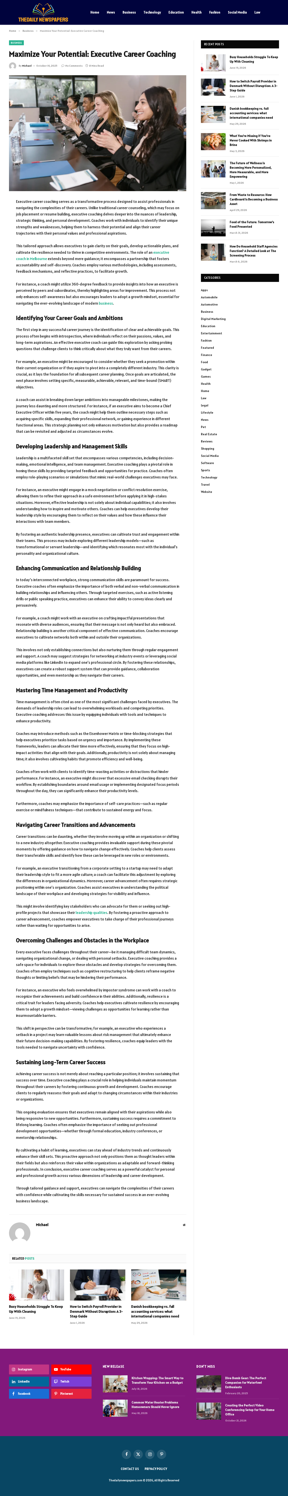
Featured (207, 348)
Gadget (206, 369)
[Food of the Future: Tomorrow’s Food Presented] (213, 227)
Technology (152, 12)
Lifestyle (207, 412)
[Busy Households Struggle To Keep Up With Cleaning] (36, 1285)
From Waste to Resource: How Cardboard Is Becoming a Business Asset (254, 199)
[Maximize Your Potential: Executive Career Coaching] (97, 133)
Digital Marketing (213, 319)
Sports (205, 470)
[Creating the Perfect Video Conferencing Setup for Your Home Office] (208, 1411)
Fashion (214, 12)
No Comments (74, 65)
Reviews (206, 441)
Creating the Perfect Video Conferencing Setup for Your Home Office (249, 1409)
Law (257, 12)
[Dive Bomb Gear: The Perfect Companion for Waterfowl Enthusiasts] (208, 1383)
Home (94, 12)
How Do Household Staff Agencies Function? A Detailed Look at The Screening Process (253, 250)
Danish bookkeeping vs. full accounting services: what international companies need (155, 1311)
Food (204, 362)
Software (207, 463)
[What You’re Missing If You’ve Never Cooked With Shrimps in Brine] (213, 141)
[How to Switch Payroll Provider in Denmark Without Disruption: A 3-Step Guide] (97, 1285)
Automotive (209, 304)
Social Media (237, 12)
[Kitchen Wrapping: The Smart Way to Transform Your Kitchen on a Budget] (115, 1383)
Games (206, 376)
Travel (205, 485)
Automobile (209, 297)
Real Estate (209, 434)
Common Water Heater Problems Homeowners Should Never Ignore (155, 1404)
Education (176, 12)
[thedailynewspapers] (44, 12)
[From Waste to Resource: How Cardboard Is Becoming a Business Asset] (213, 200)
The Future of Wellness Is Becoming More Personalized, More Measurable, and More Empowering (251, 170)
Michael (27, 65)
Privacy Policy (156, 1469)
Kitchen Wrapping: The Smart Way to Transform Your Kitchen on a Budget (157, 1380)
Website (206, 492)
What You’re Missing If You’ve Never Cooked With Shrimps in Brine (251, 140)
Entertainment (211, 333)
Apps (204, 290)
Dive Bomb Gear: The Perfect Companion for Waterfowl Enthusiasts (245, 1382)
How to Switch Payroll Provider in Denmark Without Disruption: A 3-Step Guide (96, 1311)
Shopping (207, 449)
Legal (204, 405)
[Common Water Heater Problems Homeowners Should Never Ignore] (115, 1408)
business (106, 303)
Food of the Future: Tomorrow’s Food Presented (252, 224)
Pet (203, 427)
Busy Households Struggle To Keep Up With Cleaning (36, 1309)
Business (129, 12)
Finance (206, 355)
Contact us (130, 1469)
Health (196, 12)
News (111, 12)
